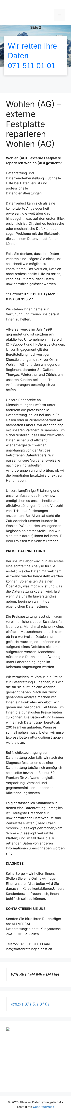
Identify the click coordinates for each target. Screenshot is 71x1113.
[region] (35, 57)
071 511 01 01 (31, 65)
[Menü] (59, 15)
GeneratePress (43, 1107)
